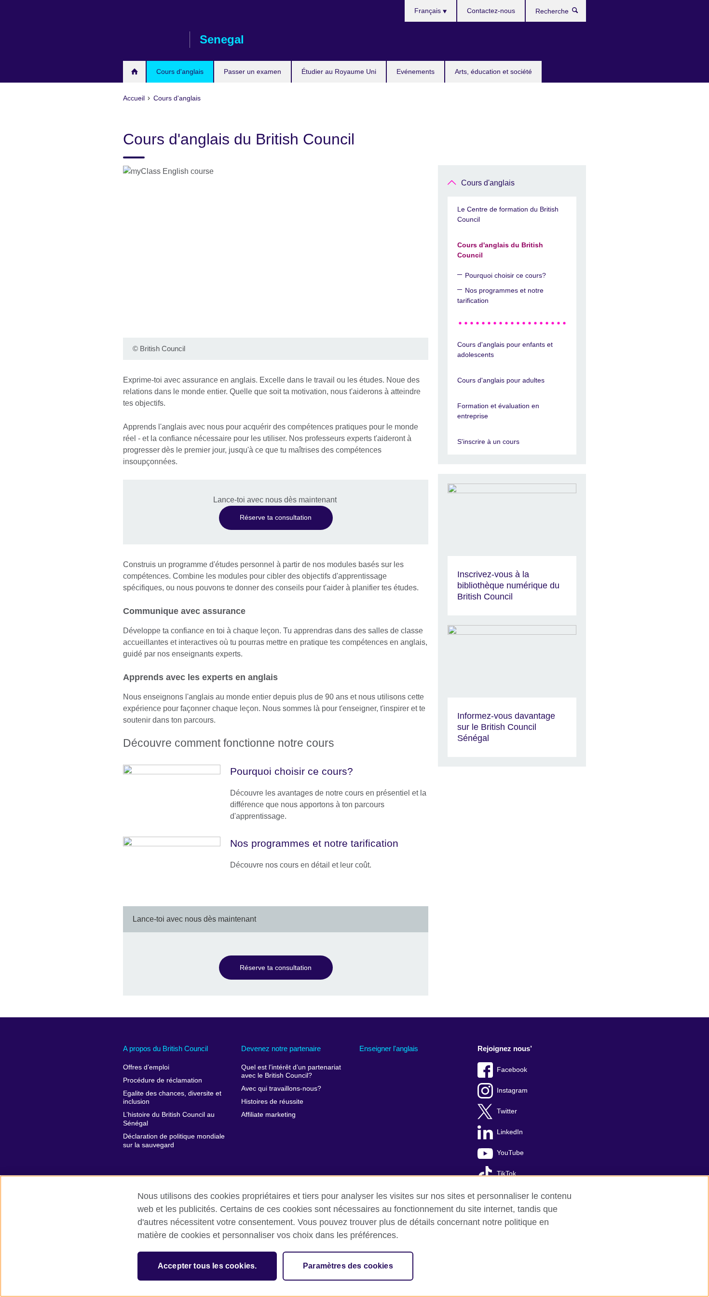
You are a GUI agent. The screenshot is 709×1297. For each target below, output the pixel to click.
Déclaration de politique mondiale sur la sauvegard (174, 1141)
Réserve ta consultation (276, 517)
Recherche (580, 12)
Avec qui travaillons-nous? (281, 1088)
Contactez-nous (491, 10)
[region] (354, 1236)
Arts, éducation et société (493, 71)
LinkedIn (510, 1132)
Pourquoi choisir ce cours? (505, 275)
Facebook (512, 1069)
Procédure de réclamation (162, 1080)
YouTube (510, 1152)
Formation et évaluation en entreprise (498, 411)
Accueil (134, 72)
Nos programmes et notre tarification (500, 295)
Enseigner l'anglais (388, 1048)
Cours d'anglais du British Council (500, 250)
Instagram (512, 1090)
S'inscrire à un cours (488, 441)
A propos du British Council (165, 1048)
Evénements (415, 71)
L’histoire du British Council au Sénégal (169, 1119)
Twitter (507, 1111)
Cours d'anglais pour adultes (501, 380)
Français (428, 10)
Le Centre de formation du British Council (508, 214)
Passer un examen (252, 71)
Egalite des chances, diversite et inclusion (172, 1098)
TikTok (506, 1173)
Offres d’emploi (146, 1067)
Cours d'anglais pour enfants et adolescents (505, 349)
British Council (151, 39)
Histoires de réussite (272, 1101)
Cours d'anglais (180, 71)
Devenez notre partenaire (281, 1048)
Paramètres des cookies (348, 1266)
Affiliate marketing (268, 1114)
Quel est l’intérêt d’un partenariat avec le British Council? (291, 1072)
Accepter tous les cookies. (207, 1266)
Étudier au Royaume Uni (338, 71)
